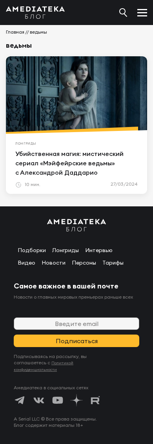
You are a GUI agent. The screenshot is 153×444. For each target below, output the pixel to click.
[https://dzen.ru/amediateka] (76, 400)
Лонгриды (65, 250)
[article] (76, 125)
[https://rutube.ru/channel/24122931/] (95, 400)
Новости (54, 262)
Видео (26, 262)
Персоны (84, 262)
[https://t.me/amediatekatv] (20, 400)
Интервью (99, 250)
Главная (15, 32)
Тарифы (113, 262)
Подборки (32, 250)
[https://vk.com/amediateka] (39, 400)
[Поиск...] (123, 12)
